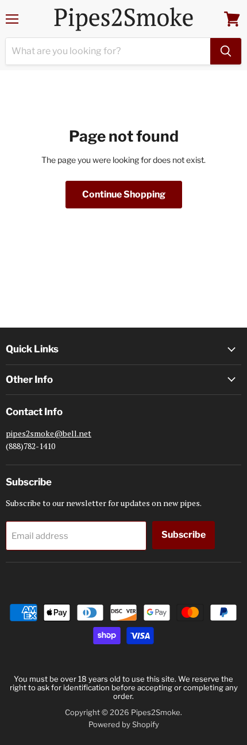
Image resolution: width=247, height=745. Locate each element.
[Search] (225, 51)
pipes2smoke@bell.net (48, 433)
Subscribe (183, 534)
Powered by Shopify (123, 724)
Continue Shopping (123, 194)
